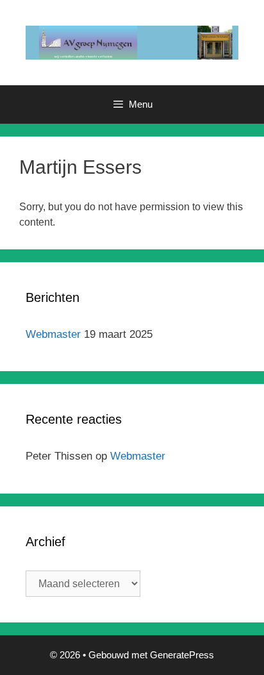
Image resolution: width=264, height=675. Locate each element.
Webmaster (53, 334)
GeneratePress (182, 654)
